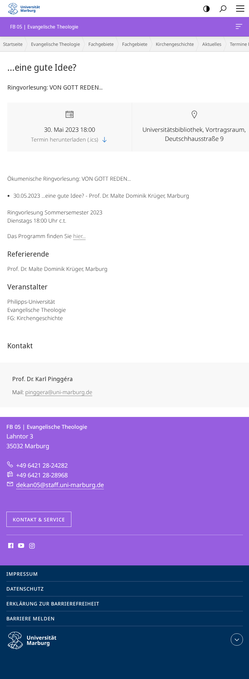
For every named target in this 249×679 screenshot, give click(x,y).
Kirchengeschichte (175, 44)
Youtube (20, 546)
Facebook (10, 546)
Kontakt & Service (39, 519)
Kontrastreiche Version (206, 8)
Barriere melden (30, 618)
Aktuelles (211, 44)
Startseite (12, 44)
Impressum (22, 574)
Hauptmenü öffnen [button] (240, 8)
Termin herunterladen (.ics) (65, 139)
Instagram (32, 546)
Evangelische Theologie (55, 44)
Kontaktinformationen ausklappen (237, 639)
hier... (79, 236)
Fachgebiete (101, 44)
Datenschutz (25, 588)
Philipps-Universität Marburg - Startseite (25, 8)
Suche (223, 8)
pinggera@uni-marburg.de (58, 392)
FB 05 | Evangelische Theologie (240, 26)
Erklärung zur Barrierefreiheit (52, 603)
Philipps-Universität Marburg (43, 650)
